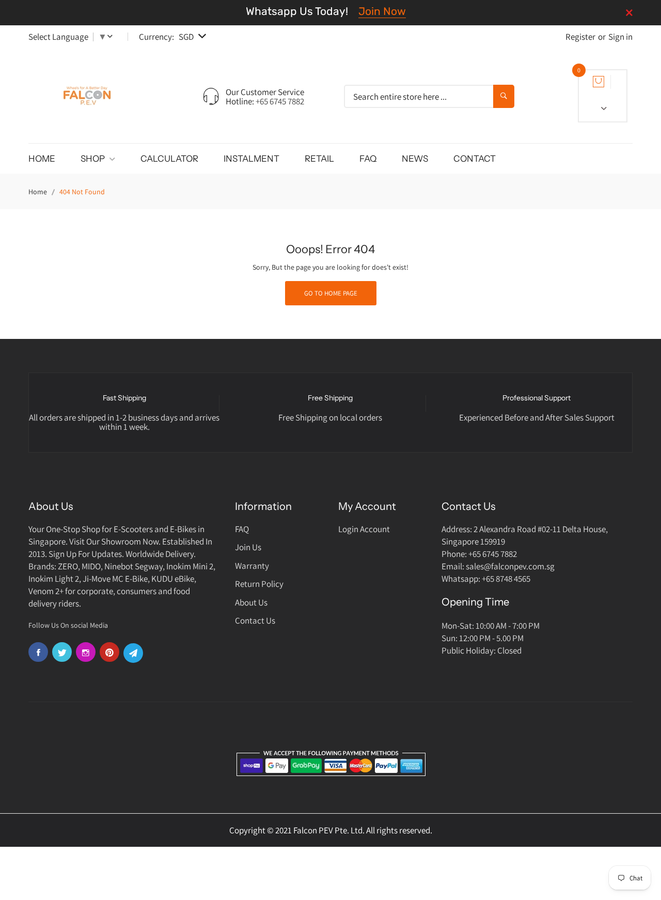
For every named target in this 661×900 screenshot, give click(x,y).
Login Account (364, 529)
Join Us (248, 547)
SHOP (93, 158)
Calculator (169, 158)
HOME (41, 158)
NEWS (415, 158)
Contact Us (255, 620)
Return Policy (259, 583)
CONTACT (474, 158)
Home (37, 191)
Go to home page (330, 293)
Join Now (382, 11)
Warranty (252, 565)
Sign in (620, 36)
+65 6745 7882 (280, 101)
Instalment (251, 158)
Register (580, 36)
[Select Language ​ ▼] (112, 36)
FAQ (367, 158)
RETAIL (319, 158)
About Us (251, 602)
